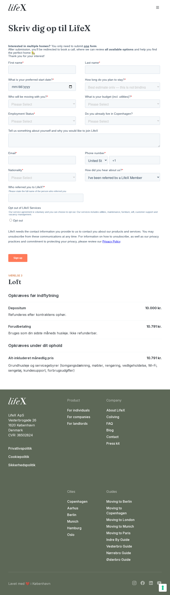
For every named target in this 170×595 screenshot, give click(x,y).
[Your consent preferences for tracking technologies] (163, 588)
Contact (112, 437)
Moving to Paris (118, 533)
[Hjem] (36, 401)
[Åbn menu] (157, 7)
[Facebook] (142, 583)
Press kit (113, 443)
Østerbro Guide (118, 559)
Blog (110, 430)
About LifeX (115, 410)
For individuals (78, 410)
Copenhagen (77, 501)
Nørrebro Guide (118, 553)
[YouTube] (159, 583)
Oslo (70, 535)
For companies (78, 417)
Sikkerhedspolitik (21, 465)
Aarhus (72, 508)
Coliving (112, 417)
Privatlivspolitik (20, 448)
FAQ (109, 423)
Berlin (71, 515)
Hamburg (74, 528)
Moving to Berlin (119, 501)
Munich (72, 521)
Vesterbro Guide (119, 546)
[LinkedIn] (150, 583)
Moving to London (120, 520)
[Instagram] (134, 583)
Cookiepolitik (18, 457)
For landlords (77, 423)
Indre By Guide (118, 540)
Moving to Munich (120, 526)
